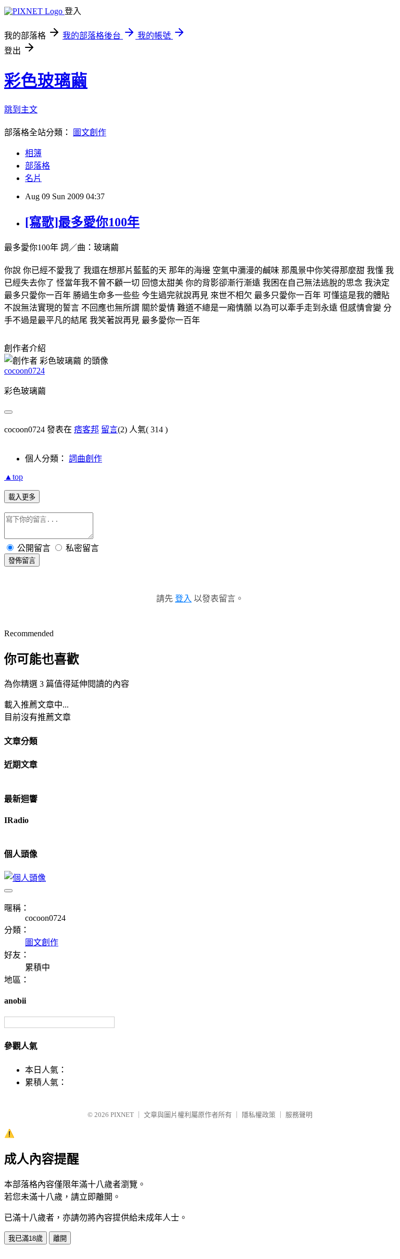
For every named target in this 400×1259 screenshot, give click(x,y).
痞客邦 (86, 429)
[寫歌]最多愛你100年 (82, 222)
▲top (13, 476)
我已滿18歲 (25, 1238)
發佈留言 (21, 560)
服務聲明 (298, 1115)
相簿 (33, 153)
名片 (33, 178)
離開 (60, 1238)
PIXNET (122, 1115)
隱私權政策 (259, 1115)
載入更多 (21, 497)
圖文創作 (89, 132)
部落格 (37, 165)
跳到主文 (21, 109)
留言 (109, 429)
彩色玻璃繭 (46, 80)
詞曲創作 (85, 458)
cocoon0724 (24, 370)
